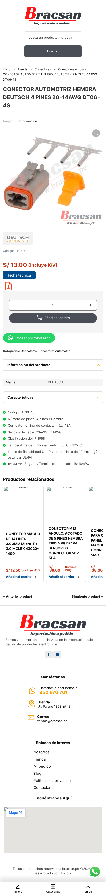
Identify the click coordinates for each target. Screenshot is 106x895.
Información (27, 121)
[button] (96, 133)
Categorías (53, 891)
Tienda (22, 69)
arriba (88, 891)
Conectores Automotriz (74, 69)
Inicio (6, 69)
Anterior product (19, 596)
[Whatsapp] (57, 654)
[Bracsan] (53, 15)
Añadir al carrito (57, 318)
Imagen (9, 121)
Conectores (43, 69)
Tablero (17, 891)
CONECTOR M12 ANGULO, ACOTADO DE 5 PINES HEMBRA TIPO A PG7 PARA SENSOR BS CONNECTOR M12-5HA (66, 543)
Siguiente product (86, 596)
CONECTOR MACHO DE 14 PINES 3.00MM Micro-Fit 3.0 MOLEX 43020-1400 (23, 544)
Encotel (66, 873)
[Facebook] (49, 654)
